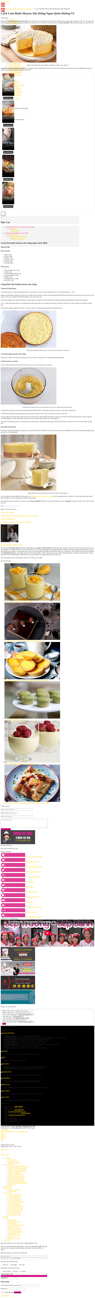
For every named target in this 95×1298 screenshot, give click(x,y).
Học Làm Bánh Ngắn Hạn (16, 1179)
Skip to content (5, 1)
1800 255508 (5, 1130)
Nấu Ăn (5, 1265)
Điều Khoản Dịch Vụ (14, 1163)
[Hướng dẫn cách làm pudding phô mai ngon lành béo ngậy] (32, 762)
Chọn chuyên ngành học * (10, 1014)
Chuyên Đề (7, 1186)
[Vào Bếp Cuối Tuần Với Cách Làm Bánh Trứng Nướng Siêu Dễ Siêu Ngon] (32, 679)
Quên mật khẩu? (5, 1295)
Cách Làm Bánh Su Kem (15, 1208)
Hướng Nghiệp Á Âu (14, 1221)
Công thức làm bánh (14, 9)
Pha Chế (21, 1265)
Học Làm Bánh (9, 25)
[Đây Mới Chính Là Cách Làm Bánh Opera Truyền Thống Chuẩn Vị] (32, 639)
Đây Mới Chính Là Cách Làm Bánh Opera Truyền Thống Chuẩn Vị (24, 641)
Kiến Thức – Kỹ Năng (15, 88)
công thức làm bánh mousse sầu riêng (41, 496)
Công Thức (7, 1193)
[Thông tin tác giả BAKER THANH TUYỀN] (9, 541)
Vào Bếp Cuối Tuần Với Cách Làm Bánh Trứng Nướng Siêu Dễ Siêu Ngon (26, 680)
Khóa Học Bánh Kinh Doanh (17, 1181)
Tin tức (6, 1218)
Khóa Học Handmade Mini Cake (18, 1183)
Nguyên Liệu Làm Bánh (15, 92)
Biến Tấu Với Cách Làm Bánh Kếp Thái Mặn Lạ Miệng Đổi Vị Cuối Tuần (26, 803)
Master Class (12, 1184)
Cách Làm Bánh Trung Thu (16, 1201)
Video (6, 1216)
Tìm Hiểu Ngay (8, 98)
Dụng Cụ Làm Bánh (14, 1230)
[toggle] (1, 1033)
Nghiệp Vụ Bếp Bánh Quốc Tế (17, 1168)
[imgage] (18, 843)
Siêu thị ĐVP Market (14, 1238)
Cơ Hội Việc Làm (13, 1226)
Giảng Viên (11, 20)
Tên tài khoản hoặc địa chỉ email (11, 1285)
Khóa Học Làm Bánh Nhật (16, 1176)
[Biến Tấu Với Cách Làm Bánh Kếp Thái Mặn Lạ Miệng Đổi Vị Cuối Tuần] (32, 801)
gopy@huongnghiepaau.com (17, 1111)
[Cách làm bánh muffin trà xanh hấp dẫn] (32, 718)
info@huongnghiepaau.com (17, 1115)
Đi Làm (15, 1271)
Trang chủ (4, 9)
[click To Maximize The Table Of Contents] (3, 213)
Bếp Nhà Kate (12, 1223)
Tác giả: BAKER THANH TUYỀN (11, 545)
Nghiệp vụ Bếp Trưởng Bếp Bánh (18, 1166)
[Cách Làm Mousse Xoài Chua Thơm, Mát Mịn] (32, 600)
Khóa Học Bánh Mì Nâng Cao (17, 1171)
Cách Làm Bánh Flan (14, 63)
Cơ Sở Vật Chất (13, 1161)
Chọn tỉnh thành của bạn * (10, 1022)
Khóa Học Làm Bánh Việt (16, 1174)
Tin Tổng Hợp (12, 1220)
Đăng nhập (17, 1292)
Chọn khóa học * (7, 1016)
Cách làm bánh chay (14, 1213)
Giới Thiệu (7, 1158)
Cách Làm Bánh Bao (14, 65)
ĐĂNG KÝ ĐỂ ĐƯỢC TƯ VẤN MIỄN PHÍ (14, 1131)
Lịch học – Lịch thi (13, 1189)
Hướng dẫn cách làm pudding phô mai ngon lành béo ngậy (21, 763)
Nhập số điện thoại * (8, 1012)
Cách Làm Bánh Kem (14, 1198)
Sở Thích (23, 1271)
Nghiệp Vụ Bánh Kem (15, 1173)
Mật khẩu (4, 1289)
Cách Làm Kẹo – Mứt (14, 75)
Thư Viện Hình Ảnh (14, 1235)
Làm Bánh (13, 1265)
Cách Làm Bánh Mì (14, 1200)
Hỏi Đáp (10, 1236)
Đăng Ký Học (12, 1191)
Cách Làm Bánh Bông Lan (16, 67)
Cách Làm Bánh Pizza (14, 72)
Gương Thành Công (14, 1233)
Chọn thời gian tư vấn (8, 1018)
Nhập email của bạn (8, 1020)
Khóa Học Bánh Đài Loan (16, 1178)
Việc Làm (7, 1240)
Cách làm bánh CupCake (15, 1210)
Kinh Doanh (7, 1271)
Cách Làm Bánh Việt (14, 1195)
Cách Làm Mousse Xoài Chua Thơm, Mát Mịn (18, 602)
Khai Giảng (7, 1188)
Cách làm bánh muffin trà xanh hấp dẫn (16, 720)
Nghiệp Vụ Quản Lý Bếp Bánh (17, 1169)
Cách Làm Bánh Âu (27, 9)
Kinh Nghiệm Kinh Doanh (16, 85)
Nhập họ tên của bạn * (8, 1010)
